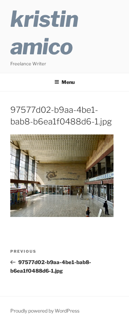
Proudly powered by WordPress (44, 311)
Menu (68, 82)
